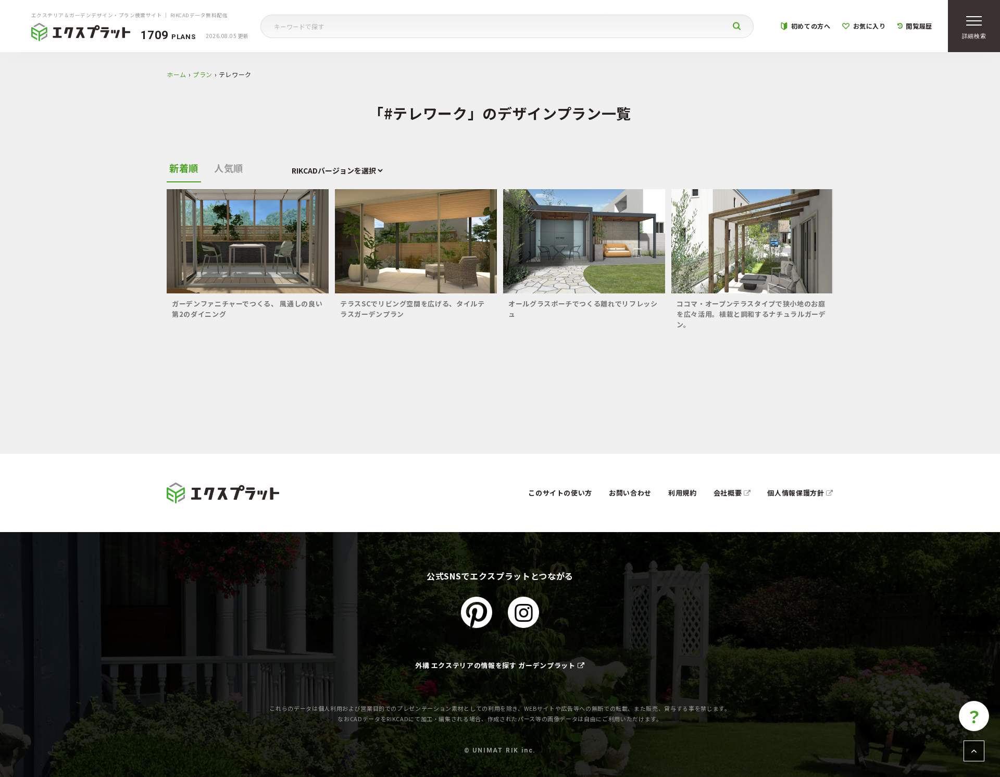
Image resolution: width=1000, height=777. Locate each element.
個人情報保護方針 (796, 493)
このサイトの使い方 (560, 493)
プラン (203, 74)
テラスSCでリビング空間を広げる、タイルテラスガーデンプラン (412, 309)
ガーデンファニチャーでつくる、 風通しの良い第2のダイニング (247, 309)
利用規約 (682, 493)
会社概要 (729, 493)
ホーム (176, 74)
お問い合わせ (630, 493)
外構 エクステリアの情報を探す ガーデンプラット (495, 665)
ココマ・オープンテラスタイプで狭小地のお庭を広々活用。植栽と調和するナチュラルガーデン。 (751, 314)
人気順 (228, 168)
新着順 (183, 168)
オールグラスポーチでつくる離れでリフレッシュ (583, 309)
